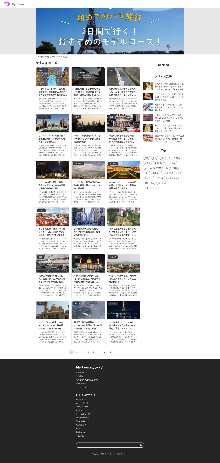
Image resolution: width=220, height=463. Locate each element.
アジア (147, 178)
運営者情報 (80, 372)
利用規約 (79, 376)
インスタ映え (168, 173)
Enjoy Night (80, 421)
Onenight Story (82, 406)
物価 (175, 168)
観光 (178, 157)
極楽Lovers (80, 432)
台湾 (154, 157)
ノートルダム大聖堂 (153, 168)
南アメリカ (149, 183)
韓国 (146, 157)
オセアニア (159, 178)
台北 (167, 168)
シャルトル (170, 163)
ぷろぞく (79, 410)
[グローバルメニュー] (214, 4)
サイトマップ (81, 387)
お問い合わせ (81, 383)
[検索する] (141, 445)
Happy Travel (81, 399)
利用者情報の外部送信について (88, 379)
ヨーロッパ (162, 183)
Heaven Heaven (82, 417)
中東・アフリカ (151, 188)
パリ (146, 173)
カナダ (147, 163)
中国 (179, 173)
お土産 (155, 173)
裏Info (78, 428)
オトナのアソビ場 (83, 414)
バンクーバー (166, 157)
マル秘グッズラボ (83, 424)
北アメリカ (172, 178)
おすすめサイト (86, 395)
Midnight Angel (82, 403)
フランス (158, 163)
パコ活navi (80, 435)
